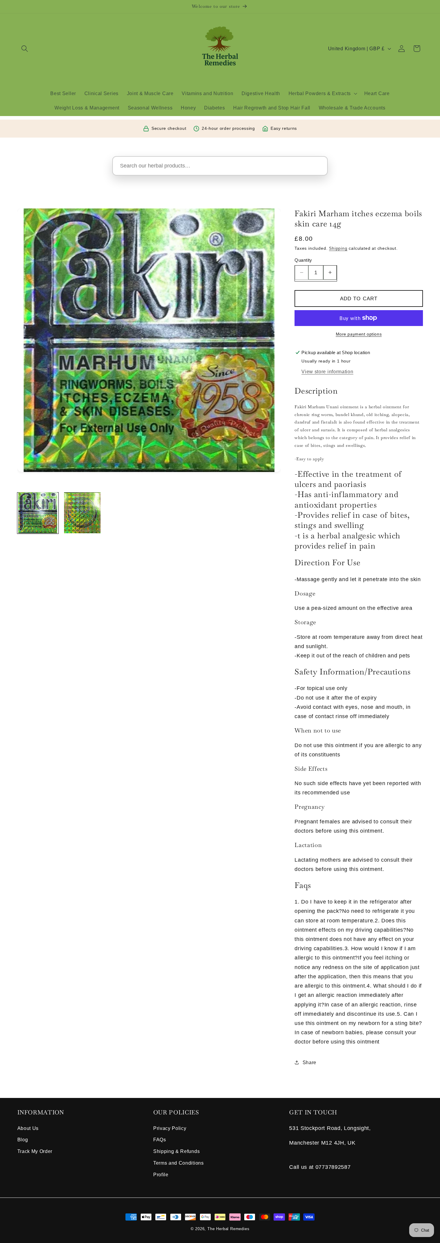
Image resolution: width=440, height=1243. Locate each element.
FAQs (159, 1139)
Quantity (303, 260)
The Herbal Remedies (228, 1229)
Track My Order (35, 1151)
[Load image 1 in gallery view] (37, 512)
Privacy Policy (169, 1128)
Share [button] (309, 1062)
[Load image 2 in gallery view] (82, 512)
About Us (28, 1128)
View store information (327, 371)
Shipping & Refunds (176, 1151)
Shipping (338, 248)
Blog (22, 1139)
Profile (161, 1174)
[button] (25, 48)
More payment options (359, 334)
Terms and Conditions (178, 1163)
